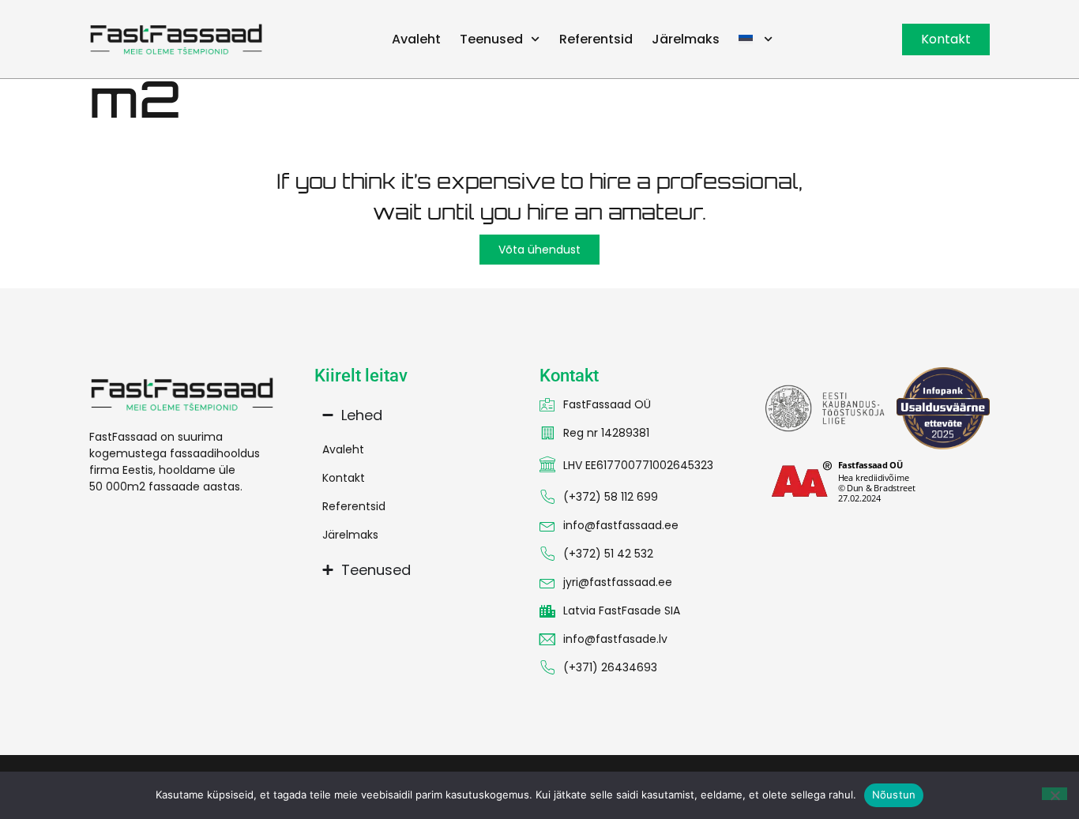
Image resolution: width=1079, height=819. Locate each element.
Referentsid (596, 39)
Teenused (491, 39)
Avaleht (416, 39)
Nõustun (894, 794)
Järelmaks (686, 39)
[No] (1054, 793)
